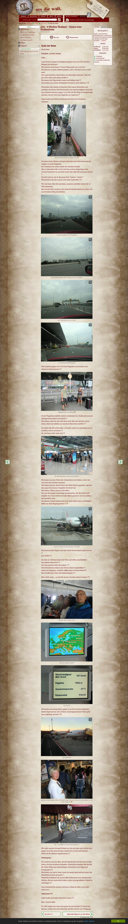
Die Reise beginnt (26, 40)
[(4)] (19, 29)
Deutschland (44, 23)
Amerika (23, 16)
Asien (51, 16)
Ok (118, 921)
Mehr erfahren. (90, 921)
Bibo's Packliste (25, 37)
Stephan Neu (46, 32)
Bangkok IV (49, 914)
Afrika (59, 16)
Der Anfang (24, 29)
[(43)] (19, 46)
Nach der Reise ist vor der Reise (78, 914)
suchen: (30, 20)
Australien (33, 16)
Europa (43, 16)
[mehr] (103, 40)
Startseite (29, 23)
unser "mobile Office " (27, 35)
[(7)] (19, 43)
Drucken (56, 37)
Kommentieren (74, 37)
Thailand (23, 46)
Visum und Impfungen (28, 32)
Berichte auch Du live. (82, 20)
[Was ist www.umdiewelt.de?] (89, 14)
